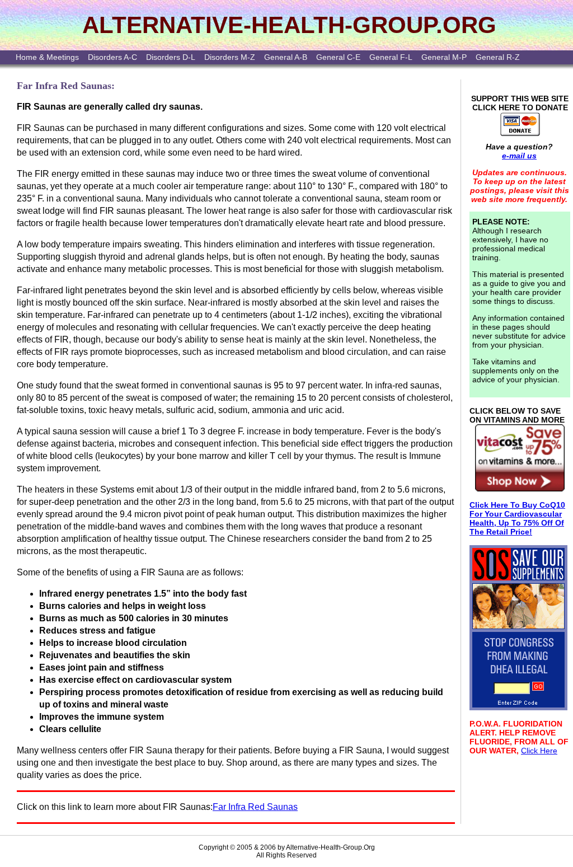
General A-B (285, 57)
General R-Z (498, 57)
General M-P (444, 57)
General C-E (338, 57)
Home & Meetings (47, 57)
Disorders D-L (170, 57)
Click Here (539, 750)
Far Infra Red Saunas (255, 807)
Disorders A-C (112, 57)
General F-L (390, 57)
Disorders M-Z (229, 57)
